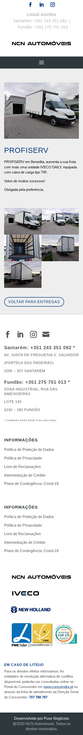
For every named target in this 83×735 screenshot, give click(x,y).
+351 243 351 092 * (52, 347)
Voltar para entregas (34, 302)
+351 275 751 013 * (47, 382)
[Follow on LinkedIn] (41, 4)
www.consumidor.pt (58, 687)
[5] (23, 288)
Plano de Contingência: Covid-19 (31, 484)
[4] (60, 261)
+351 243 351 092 (50, 21)
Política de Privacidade (23, 458)
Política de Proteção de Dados (29, 450)
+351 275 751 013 (51, 27)
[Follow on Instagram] (52, 4)
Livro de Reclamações (22, 467)
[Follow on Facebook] (30, 4)
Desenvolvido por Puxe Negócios (41, 718)
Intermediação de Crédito (24, 475)
